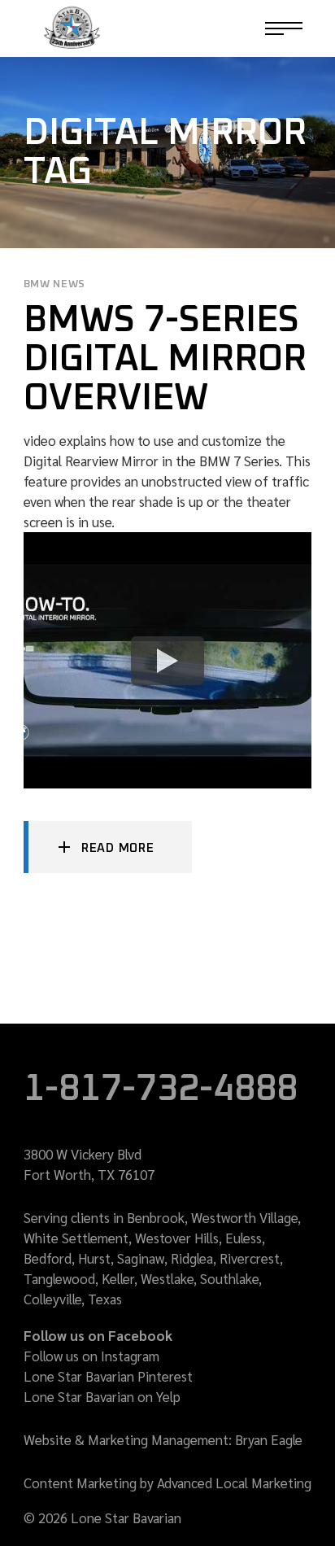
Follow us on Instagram (91, 1356)
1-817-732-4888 (200, 28)
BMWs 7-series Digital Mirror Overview (165, 359)
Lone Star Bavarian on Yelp (102, 1396)
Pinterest (165, 1376)
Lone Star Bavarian (79, 1376)
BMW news (54, 284)
